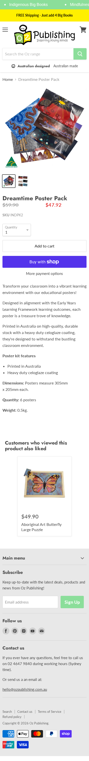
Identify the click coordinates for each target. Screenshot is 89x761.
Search (7, 712)
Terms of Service (49, 712)
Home (7, 79)
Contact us (24, 712)
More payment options (44, 273)
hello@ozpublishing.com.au (24, 689)
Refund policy (12, 717)
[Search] (80, 54)
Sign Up (72, 602)
